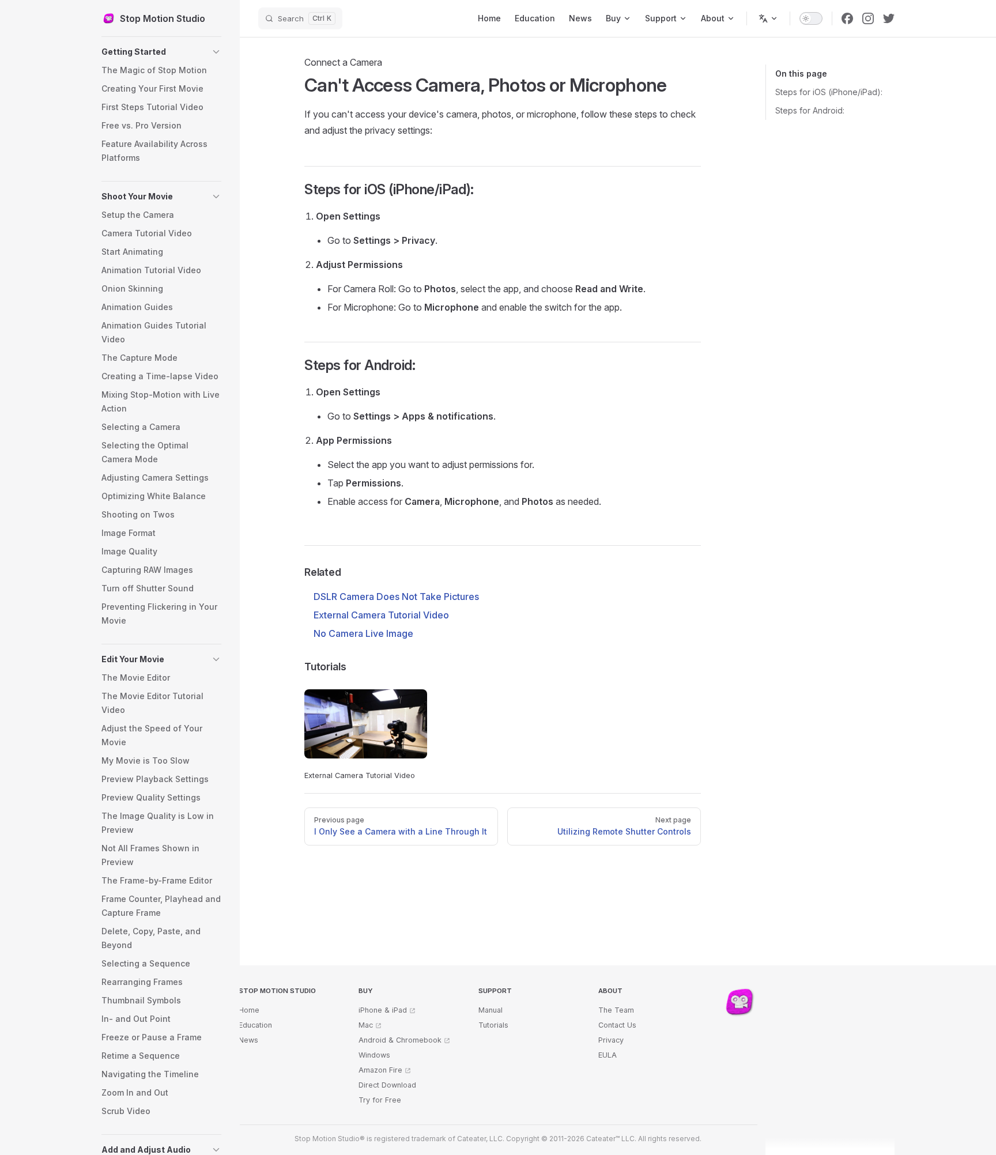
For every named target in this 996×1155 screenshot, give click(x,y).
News (248, 1040)
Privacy (611, 1040)
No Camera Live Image (363, 633)
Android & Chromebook (400, 1040)
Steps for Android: (809, 110)
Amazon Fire (380, 1070)
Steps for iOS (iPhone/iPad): (828, 92)
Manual (490, 1010)
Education (255, 1025)
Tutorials (493, 1025)
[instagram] (868, 18)
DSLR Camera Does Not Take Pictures (396, 596)
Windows (374, 1055)
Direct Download (387, 1085)
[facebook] (847, 18)
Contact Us (617, 1025)
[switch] (811, 18)
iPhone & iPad (383, 1010)
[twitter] (888, 18)
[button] (161, 52)
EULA (607, 1055)
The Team (616, 1010)
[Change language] (768, 18)
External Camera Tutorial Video (381, 615)
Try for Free (380, 1100)
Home (249, 1010)
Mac (366, 1025)
